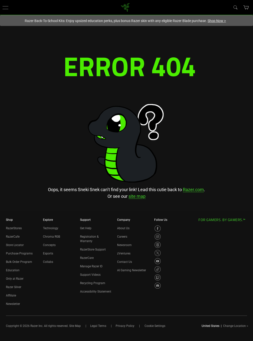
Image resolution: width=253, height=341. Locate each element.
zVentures (123, 253)
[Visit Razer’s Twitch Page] (157, 277)
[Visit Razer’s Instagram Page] (157, 236)
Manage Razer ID (91, 266)
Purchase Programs (19, 253)
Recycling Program (92, 283)
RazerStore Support (93, 249)
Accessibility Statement (95, 291)
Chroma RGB (51, 236)
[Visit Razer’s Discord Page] (157, 285)
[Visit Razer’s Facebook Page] (157, 228)
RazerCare (87, 258)
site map (137, 196)
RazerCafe (13, 236)
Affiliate (11, 295)
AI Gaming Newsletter (131, 270)
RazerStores (14, 228)
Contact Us (124, 262)
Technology (50, 228)
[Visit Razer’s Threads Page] (157, 244)
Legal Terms (98, 326)
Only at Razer (14, 278)
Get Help (85, 228)
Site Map (75, 326)
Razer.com (193, 189)
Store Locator (15, 245)
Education (13, 270)
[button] (5, 7)
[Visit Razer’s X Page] (157, 253)
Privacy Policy (125, 326)
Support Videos (90, 274)
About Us (123, 228)
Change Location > (235, 326)
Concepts (49, 245)
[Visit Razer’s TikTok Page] (157, 269)
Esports (48, 253)
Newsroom (124, 245)
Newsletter (13, 304)
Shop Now (217, 21)
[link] (125, 7)
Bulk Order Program (19, 262)
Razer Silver (13, 287)
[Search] (235, 7)
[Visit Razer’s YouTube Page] (157, 261)
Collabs (48, 262)
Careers (122, 236)
